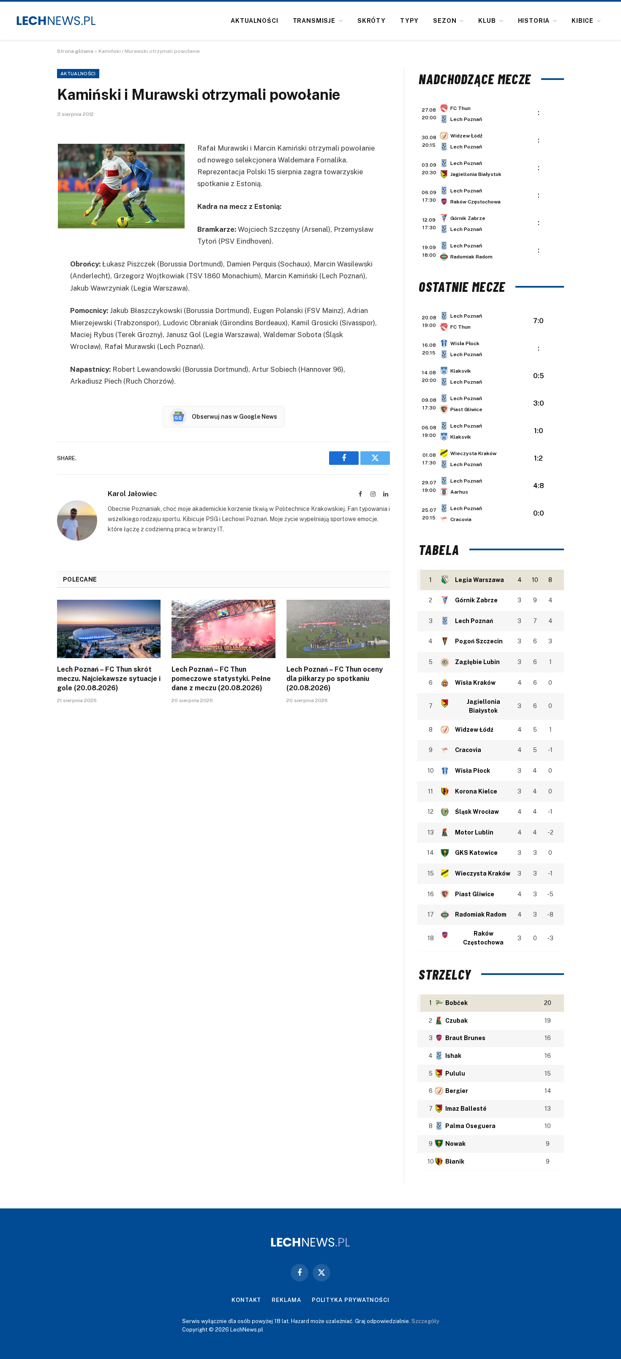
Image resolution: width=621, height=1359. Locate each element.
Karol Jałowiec (132, 493)
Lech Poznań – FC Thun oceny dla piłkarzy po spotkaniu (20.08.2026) (334, 678)
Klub (487, 20)
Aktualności (254, 20)
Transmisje (314, 20)
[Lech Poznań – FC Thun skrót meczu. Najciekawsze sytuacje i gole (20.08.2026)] (109, 629)
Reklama (286, 1300)
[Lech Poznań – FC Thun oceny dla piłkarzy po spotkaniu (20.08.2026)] (338, 629)
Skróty (371, 20)
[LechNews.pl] (56, 20)
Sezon (444, 20)
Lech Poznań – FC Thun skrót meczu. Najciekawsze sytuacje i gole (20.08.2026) (109, 678)
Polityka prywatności (350, 1300)
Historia (534, 20)
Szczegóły (425, 1321)
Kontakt (246, 1300)
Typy (409, 20)
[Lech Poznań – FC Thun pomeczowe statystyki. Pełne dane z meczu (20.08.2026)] (223, 629)
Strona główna (75, 51)
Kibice (583, 20)
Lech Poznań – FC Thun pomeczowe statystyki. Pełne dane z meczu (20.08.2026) (221, 678)
